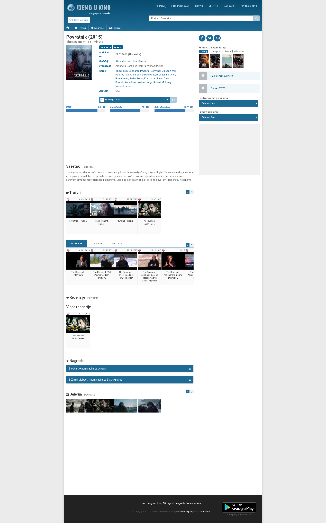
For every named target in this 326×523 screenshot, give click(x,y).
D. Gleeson (226, 51)
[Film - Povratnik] (78, 406)
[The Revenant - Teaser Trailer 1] (149, 215)
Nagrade (99, 28)
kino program (180, 6)
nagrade (229, 6)
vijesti (213, 6)
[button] (134, 100)
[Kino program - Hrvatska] (239, 506)
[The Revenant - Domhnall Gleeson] (149, 266)
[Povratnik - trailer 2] (78, 215)
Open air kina (249, 6)
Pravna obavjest (184, 511)
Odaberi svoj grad (79, 20)
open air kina (194, 503)
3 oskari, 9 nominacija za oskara (87, 368)
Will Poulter (238, 51)
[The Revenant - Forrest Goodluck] (125, 266)
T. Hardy (203, 51)
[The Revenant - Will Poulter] (102, 266)
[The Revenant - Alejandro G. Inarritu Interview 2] (173, 266)
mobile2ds (205, 511)
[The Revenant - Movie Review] (78, 330)
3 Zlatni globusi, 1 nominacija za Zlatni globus (95, 379)
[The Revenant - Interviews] (78, 266)
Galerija (116, 28)
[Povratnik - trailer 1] (125, 215)
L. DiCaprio (215, 51)
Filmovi (160, 6)
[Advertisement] (130, 137)
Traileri (82, 28)
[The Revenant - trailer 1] (102, 215)
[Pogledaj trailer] (79, 45)
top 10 (162, 503)
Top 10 (199, 6)
